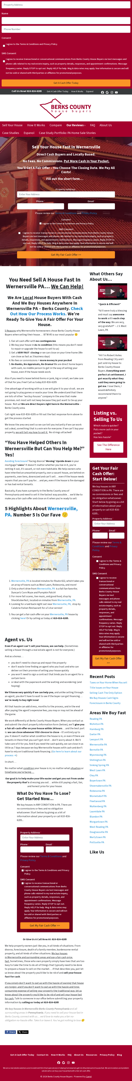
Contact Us (42, 1054)
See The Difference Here (108, 447)
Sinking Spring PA (99, 765)
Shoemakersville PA (100, 786)
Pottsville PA (97, 842)
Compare (56, 125)
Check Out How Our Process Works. (46, 311)
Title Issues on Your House (104, 687)
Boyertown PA (97, 780)
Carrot (89, 1076)
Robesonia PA (97, 791)
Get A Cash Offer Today (57, 91)
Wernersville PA (98, 744)
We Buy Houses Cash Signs (104, 698)
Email (91, 201)
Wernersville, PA (20, 581)
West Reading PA (99, 827)
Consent (6, 38)
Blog (119, 1054)
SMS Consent (9, 53)
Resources (91, 1054)
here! (23, 618)
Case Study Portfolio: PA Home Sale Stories (67, 133)
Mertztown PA (98, 837)
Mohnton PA (96, 724)
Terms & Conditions (66, 213)
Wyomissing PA (98, 755)
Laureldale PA (97, 811)
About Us (106, 125)
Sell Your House (12, 125)
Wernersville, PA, (62, 604)
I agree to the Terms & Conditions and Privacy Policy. (31, 44)
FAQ (92, 125)
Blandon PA (96, 816)
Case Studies (10, 133)
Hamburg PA (97, 729)
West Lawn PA (97, 770)
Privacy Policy (89, 213)
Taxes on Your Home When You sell (108, 682)
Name (5, 13)
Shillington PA (98, 760)
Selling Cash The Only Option (106, 693)
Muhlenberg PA (98, 806)
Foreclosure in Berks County (105, 703)
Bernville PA (96, 750)
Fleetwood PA (97, 801)
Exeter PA (95, 734)
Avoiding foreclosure (16, 461)
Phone (40, 201)
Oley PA (94, 775)
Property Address (66, 189)
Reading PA (96, 719)
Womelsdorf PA (98, 796)
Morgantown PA (99, 822)
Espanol (89, 91)
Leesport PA (96, 739)
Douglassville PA (99, 832)
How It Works (77, 91)
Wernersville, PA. (66, 600)
